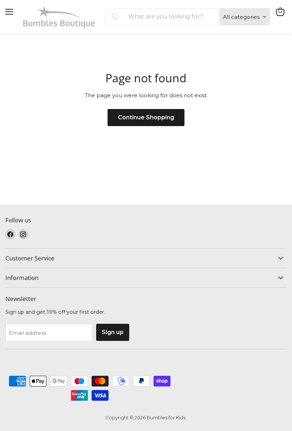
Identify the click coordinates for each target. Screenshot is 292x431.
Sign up (113, 332)
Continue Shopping (146, 117)
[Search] (115, 17)
